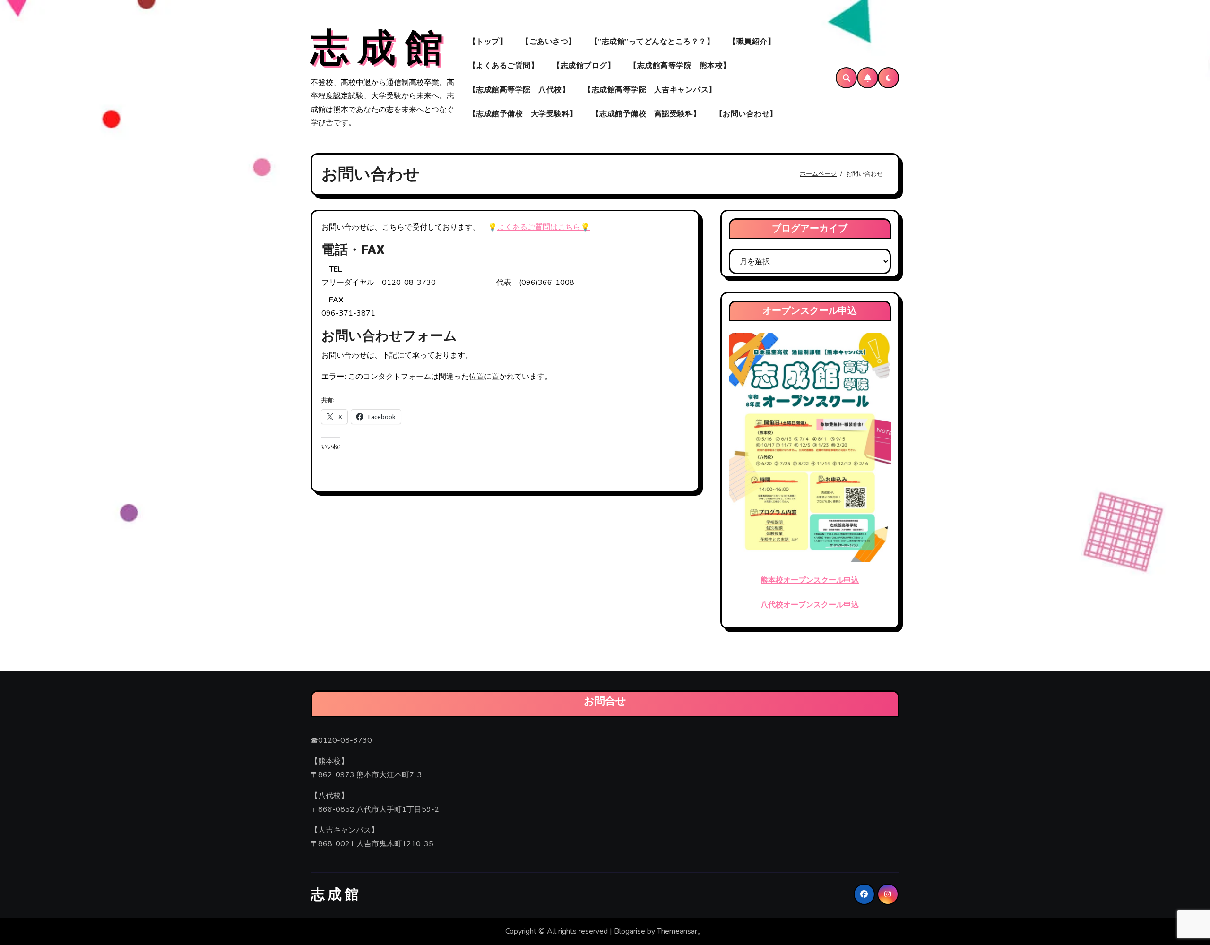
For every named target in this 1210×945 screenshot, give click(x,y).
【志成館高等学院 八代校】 (519, 90)
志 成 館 (377, 49)
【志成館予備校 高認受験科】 (646, 114)
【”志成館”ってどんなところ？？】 (652, 41)
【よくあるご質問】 (503, 65)
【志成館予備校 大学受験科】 (523, 114)
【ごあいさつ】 (548, 41)
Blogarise (629, 931)
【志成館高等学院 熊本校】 (680, 65)
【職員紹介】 (751, 41)
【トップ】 (488, 41)
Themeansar (677, 931)
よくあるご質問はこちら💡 (543, 227)
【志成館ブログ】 (584, 65)
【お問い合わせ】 (746, 114)
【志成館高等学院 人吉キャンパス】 (650, 90)
